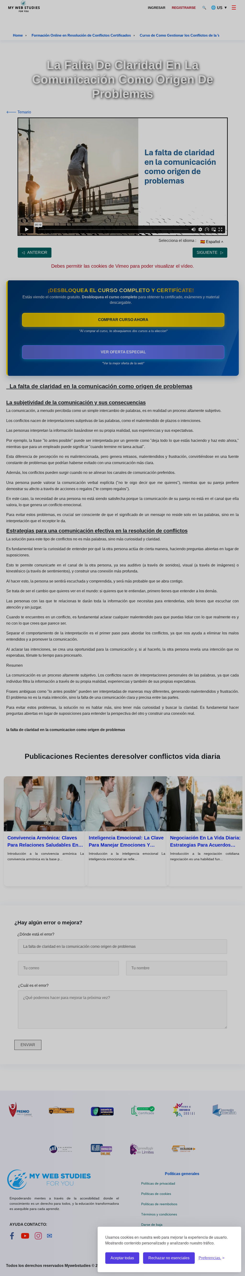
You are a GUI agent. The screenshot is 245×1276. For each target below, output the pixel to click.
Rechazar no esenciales (168, 1258)
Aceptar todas (122, 1258)
